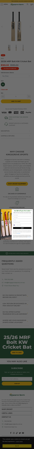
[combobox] (14, 225)
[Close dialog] (32, 210)
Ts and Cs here (18, 233)
